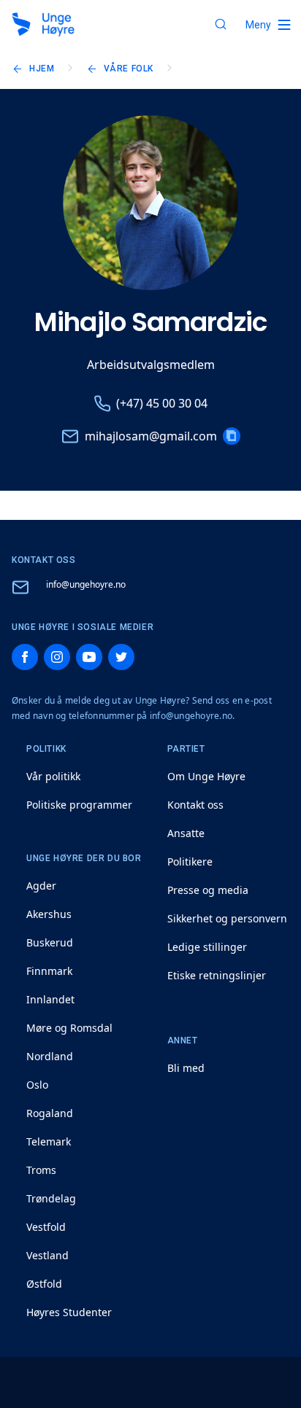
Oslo (37, 1085)
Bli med (186, 1068)
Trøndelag (51, 1198)
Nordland (49, 1056)
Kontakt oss (195, 805)
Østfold (44, 1284)
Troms (41, 1170)
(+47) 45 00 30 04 (161, 403)
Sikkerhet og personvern (227, 918)
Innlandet (50, 999)
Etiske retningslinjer (216, 975)
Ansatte (186, 833)
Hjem (41, 68)
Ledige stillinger (207, 947)
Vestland (47, 1255)
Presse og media (207, 890)
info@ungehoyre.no (86, 584)
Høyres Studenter (69, 1312)
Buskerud (49, 942)
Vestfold (46, 1227)
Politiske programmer (79, 805)
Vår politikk (53, 776)
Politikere (190, 861)
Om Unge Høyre (206, 776)
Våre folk (128, 68)
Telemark (48, 1141)
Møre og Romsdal (69, 1028)
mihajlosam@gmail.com (151, 436)
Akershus (49, 914)
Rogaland (49, 1113)
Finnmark (49, 971)
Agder (41, 885)
